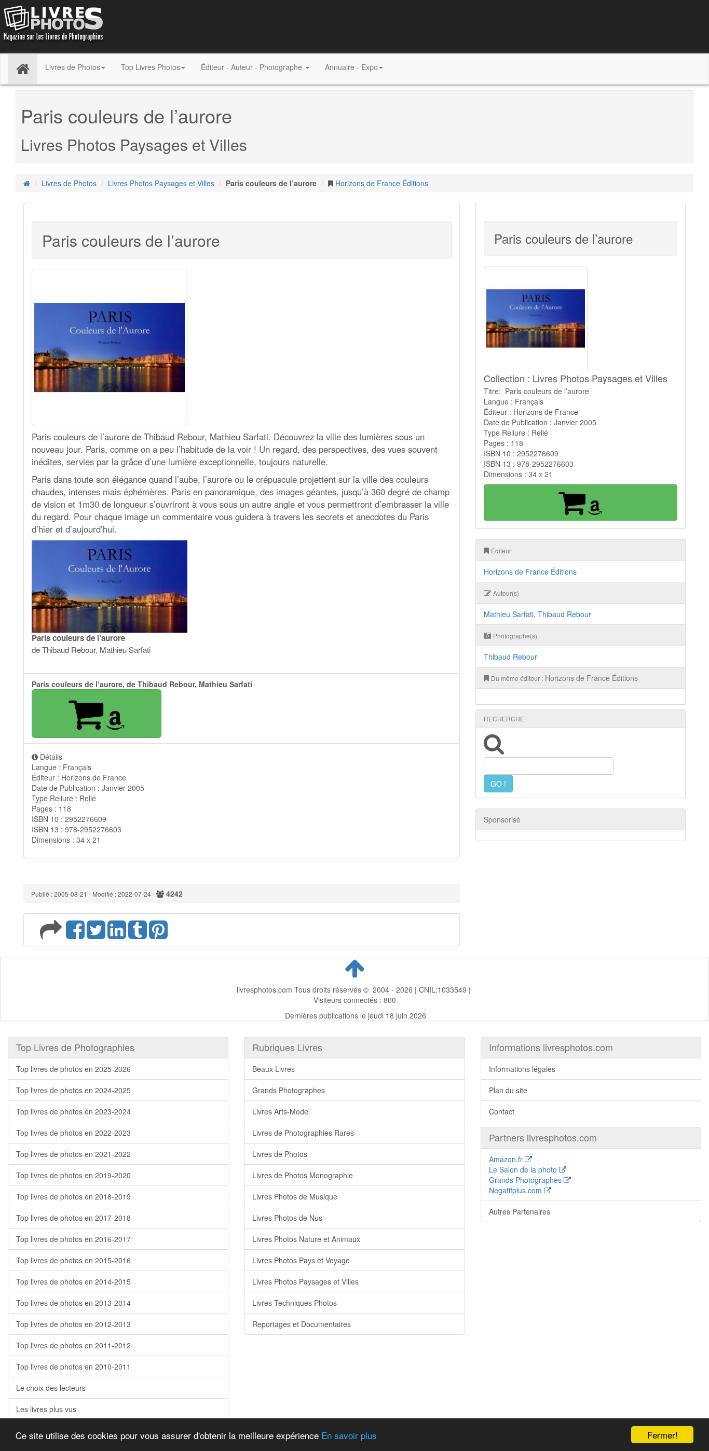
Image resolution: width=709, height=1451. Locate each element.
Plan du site (508, 1090)
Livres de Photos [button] (72, 67)
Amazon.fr (507, 1159)
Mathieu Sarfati (509, 614)
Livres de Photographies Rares (303, 1132)
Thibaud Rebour (564, 614)
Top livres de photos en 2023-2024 (73, 1111)
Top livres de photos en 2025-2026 (73, 1069)
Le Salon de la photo (524, 1169)
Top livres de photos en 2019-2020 (73, 1175)
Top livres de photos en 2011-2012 (73, 1345)
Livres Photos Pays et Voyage (301, 1260)
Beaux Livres (273, 1069)
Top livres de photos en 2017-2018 (73, 1217)
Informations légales (522, 1069)
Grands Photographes (288, 1090)
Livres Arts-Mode (280, 1111)
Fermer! (662, 1434)
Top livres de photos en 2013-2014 (73, 1302)
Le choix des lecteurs (51, 1388)
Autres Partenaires (519, 1211)
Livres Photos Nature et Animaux (306, 1239)
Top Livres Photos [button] (150, 67)
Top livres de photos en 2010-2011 (73, 1366)
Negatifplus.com (516, 1190)
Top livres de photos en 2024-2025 (73, 1090)
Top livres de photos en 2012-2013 (73, 1324)
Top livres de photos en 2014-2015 (73, 1281)
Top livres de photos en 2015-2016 (73, 1260)
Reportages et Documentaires (301, 1324)
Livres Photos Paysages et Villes (161, 183)
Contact (501, 1111)
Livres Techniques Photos (294, 1302)
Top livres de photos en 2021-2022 (73, 1154)
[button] (96, 713)
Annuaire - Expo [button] (351, 67)
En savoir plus (349, 1435)
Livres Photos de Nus (287, 1217)
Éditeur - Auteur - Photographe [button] (252, 67)
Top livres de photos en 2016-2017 (73, 1239)
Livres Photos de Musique (294, 1196)
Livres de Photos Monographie (302, 1175)
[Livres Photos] (52, 25)
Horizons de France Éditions (381, 183)
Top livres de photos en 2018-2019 (73, 1196)
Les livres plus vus (46, 1409)
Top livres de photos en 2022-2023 (73, 1132)
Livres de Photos (69, 183)
